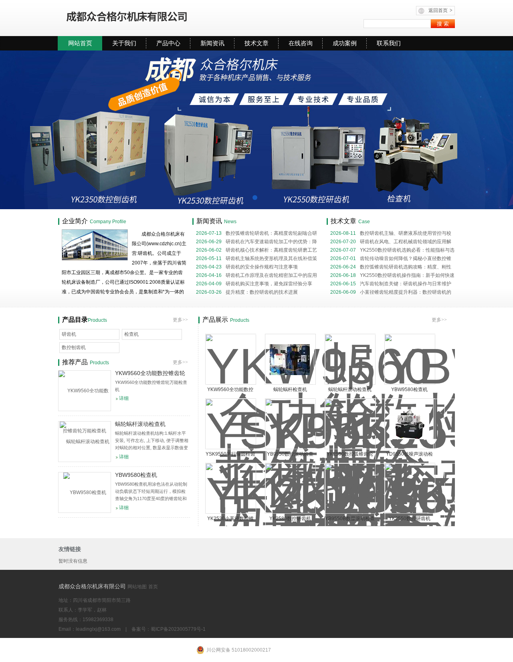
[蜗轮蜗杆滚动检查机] (84, 441)
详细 (124, 398)
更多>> (439, 320)
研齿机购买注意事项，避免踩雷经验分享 (254, 284)
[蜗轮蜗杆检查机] (289, 359)
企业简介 (75, 221)
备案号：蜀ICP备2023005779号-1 (168, 629)
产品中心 (168, 43)
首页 (153, 586)
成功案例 (345, 43)
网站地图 (137, 586)
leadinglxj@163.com (98, 629)
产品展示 (215, 319)
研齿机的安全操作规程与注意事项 (247, 267)
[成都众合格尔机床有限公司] (150, 18)
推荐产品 (75, 362)
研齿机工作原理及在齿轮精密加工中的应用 (256, 275)
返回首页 (440, 10)
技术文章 (256, 43)
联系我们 (389, 43)
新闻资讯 (212, 43)
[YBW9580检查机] (84, 492)
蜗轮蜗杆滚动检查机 (350, 389)
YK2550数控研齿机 (409, 518)
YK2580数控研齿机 (290, 518)
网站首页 (80, 43)
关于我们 (124, 43)
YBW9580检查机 (409, 389)
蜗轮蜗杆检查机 (290, 389)
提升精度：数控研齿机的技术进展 (247, 292)
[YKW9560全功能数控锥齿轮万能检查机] (84, 390)
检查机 (131, 334)
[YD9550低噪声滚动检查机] (409, 424)
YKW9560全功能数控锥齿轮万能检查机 (150, 374)
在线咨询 (301, 43)
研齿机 (69, 334)
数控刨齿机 (74, 347)
